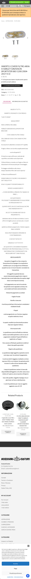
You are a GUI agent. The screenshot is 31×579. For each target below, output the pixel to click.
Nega (15, 568)
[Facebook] (7, 6)
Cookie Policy (10, 577)
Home (2, 21)
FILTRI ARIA (17, 21)
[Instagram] (9, 6)
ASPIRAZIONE (9, 21)
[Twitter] (6, 95)
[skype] (19, 95)
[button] (28, 546)
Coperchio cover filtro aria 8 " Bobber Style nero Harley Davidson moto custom (8, 420)
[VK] (10, 95)
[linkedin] (16, 95)
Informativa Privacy (18, 577)
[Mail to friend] (14, 95)
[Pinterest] (12, 95)
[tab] (6, 101)
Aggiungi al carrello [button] (8, 432)
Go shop (27, 2)
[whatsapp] (18, 95)
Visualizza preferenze (15, 573)
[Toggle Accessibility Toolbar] (28, 576)
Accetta (15, 563)
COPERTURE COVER (8, 414)
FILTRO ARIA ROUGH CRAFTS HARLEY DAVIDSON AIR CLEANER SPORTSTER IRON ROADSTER (23, 420)
